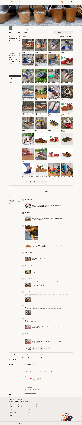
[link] (23, 182)
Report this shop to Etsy (12, 87)
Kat (25, 212)
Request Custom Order (15, 75)
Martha (26, 318)
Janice (26, 278)
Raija (25, 333)
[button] (63, 28)
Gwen (26, 225)
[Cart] (71, 2)
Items (10, 32)
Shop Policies (24, 32)
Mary (25, 305)
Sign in (66, 1)
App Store (12, 419)
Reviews (14, 32)
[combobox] (37, 2)
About (19, 32)
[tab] (15, 36)
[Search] (62, 2)
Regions (71, 423)
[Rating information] (13, 29)
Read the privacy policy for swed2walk (30, 393)
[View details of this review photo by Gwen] (31, 233)
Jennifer (26, 265)
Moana (26, 199)
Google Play (19, 419)
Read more (46, 191)
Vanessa (26, 252)
